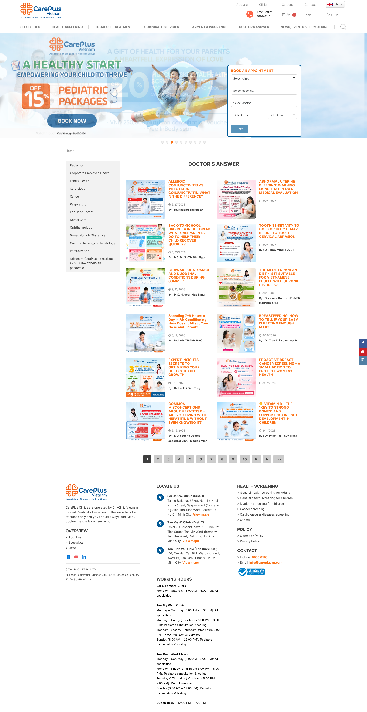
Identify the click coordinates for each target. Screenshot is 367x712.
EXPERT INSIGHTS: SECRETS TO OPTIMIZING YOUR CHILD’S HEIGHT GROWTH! (184, 367)
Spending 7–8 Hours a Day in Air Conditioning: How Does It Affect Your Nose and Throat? (188, 321)
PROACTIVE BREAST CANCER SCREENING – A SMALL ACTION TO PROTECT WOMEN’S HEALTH (279, 367)
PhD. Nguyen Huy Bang (189, 294)
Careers (287, 4)
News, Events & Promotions (304, 27)
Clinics (263, 4)
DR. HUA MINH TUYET (279, 250)
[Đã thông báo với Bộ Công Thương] (251, 571)
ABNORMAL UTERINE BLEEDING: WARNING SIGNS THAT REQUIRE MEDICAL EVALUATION (278, 187)
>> (279, 459)
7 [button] (190, 142)
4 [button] (176, 142)
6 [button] (186, 142)
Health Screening (67, 27)
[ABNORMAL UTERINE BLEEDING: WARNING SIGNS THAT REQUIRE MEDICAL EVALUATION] (238, 199)
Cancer (75, 196)
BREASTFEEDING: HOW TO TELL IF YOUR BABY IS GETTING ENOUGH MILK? (278, 321)
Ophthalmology (81, 227)
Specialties (30, 27)
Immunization (79, 251)
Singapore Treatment (113, 27)
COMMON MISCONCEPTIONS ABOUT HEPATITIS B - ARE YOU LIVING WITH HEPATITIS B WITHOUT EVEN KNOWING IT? (187, 413)
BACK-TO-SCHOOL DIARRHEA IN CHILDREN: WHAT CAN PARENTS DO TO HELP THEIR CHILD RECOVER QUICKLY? (189, 234)
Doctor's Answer (254, 27)
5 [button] (181, 142)
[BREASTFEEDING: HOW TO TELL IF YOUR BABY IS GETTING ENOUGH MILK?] (238, 333)
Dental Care (78, 220)
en (336, 4)
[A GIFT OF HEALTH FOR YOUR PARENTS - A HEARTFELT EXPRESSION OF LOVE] (183, 85)
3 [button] (172, 142)
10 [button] (204, 142)
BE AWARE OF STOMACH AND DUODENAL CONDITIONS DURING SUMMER (189, 275)
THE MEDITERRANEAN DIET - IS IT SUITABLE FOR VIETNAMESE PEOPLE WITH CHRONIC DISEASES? (279, 277)
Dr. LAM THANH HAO (188, 340)
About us (242, 4)
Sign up (332, 14)
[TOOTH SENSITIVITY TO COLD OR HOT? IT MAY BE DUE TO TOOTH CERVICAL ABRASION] (238, 243)
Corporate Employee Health (90, 173)
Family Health (79, 181)
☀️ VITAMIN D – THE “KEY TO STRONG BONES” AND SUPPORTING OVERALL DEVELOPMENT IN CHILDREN (278, 413)
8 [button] (195, 142)
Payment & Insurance (209, 27)
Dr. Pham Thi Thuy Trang (281, 435)
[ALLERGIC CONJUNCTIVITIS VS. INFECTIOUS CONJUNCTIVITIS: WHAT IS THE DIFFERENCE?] (147, 199)
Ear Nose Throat (81, 212)
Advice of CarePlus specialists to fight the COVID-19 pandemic (91, 263)
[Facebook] (363, 343)
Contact (310, 4)
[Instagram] (363, 360)
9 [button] (200, 142)
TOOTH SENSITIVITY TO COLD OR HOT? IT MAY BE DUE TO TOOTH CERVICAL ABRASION (279, 231)
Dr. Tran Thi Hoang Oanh (281, 340)
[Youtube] (363, 352)
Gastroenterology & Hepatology (92, 243)
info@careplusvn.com (265, 562)
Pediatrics (77, 165)
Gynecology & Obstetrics (88, 235)
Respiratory (78, 204)
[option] (183, 85)
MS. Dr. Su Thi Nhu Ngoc (190, 257)
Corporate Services (161, 27)
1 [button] (162, 142)
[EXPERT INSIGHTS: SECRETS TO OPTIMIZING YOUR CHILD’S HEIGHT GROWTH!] (147, 377)
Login (308, 14)
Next (239, 129)
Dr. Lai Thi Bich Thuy (187, 388)
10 (245, 459)
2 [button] (167, 142)
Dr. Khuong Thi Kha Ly (188, 209)
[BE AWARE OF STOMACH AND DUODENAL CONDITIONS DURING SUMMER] (147, 287)
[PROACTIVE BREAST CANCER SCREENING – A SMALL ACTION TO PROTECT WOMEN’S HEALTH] (238, 377)
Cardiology (77, 188)
